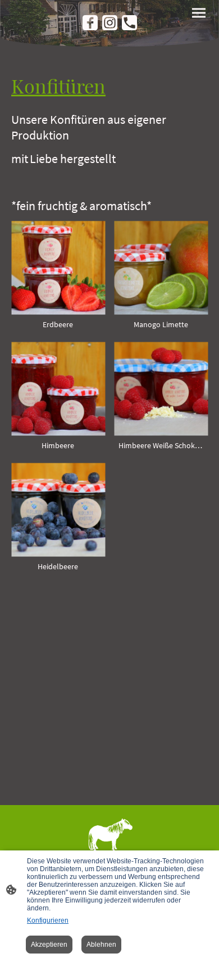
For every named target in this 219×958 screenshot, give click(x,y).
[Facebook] (90, 22)
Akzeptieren (49, 944)
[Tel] (129, 22)
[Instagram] (109, 22)
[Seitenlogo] (109, 847)
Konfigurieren (48, 920)
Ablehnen (101, 944)
